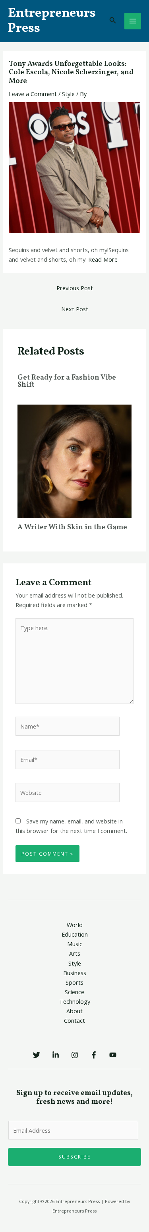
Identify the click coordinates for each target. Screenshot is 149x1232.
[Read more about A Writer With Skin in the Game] (74, 461)
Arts (74, 953)
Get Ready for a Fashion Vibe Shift (66, 381)
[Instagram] (74, 1054)
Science (74, 992)
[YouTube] (112, 1054)
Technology (74, 1001)
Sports (74, 982)
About (74, 1011)
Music (74, 944)
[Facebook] (93, 1054)
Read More (103, 259)
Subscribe (74, 1156)
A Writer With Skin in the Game (72, 527)
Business (74, 973)
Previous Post (74, 288)
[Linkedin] (55, 1054)
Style (68, 94)
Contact (74, 1020)
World (75, 925)
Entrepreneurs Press (52, 21)
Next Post (74, 309)
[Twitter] (36, 1054)
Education (75, 934)
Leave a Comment (33, 94)
